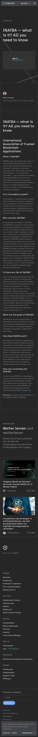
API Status (7, 679)
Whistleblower (7, 716)
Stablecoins (7, 609)
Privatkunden (8, 669)
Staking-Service (9, 590)
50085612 (16, 553)
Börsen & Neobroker (10, 626)
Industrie (6, 632)
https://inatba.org (23, 390)
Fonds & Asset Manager (12, 635)
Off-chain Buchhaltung (11, 587)
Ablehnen (6, 733)
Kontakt (24, 3)
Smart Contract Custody (12, 612)
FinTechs (6, 629)
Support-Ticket (9, 675)
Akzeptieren (27, 733)
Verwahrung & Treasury (11, 600)
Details (14, 733)
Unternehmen (8, 645)
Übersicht (6, 577)
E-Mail (7, 696)
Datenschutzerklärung (10, 713)
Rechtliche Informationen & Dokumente (18, 659)
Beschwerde (7, 719)
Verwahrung (7, 580)
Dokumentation (8, 672)
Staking (6, 606)
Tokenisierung (8, 603)
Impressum (6, 710)
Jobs (5, 649)
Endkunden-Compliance (12, 583)
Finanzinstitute (8, 623)
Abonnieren (9, 703)
